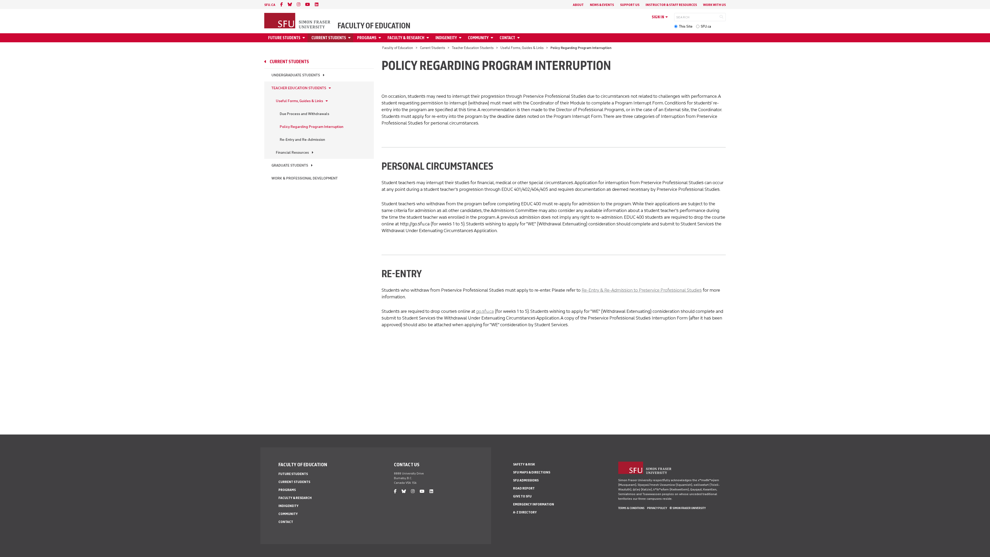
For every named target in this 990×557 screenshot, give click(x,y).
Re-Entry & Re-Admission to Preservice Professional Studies (642, 290)
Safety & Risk (524, 464)
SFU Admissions (526, 480)
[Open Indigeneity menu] (461, 37)
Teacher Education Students (473, 48)
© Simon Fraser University (688, 508)
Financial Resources (292, 152)
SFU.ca (706, 26)
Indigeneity (446, 37)
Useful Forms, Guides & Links (522, 48)
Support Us (629, 5)
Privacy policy (657, 508)
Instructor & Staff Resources (671, 5)
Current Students (328, 37)
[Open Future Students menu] (304, 37)
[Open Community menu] (493, 37)
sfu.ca (269, 5)
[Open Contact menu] (519, 37)
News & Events (602, 5)
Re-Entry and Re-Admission (302, 139)
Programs (366, 37)
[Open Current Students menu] (350, 37)
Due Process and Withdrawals (304, 114)
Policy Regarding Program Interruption (311, 127)
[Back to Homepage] (297, 21)
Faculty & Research (405, 37)
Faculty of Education (373, 25)
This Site (685, 26)
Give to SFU (522, 496)
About (578, 5)
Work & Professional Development (304, 178)
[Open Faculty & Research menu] (428, 37)
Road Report (524, 488)
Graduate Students (289, 165)
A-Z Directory (525, 512)
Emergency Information (533, 504)
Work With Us (714, 5)
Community (478, 37)
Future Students (284, 37)
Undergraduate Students (295, 75)
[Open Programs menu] (380, 37)
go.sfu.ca (485, 311)
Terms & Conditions (631, 508)
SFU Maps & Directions (531, 472)
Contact (507, 37)
